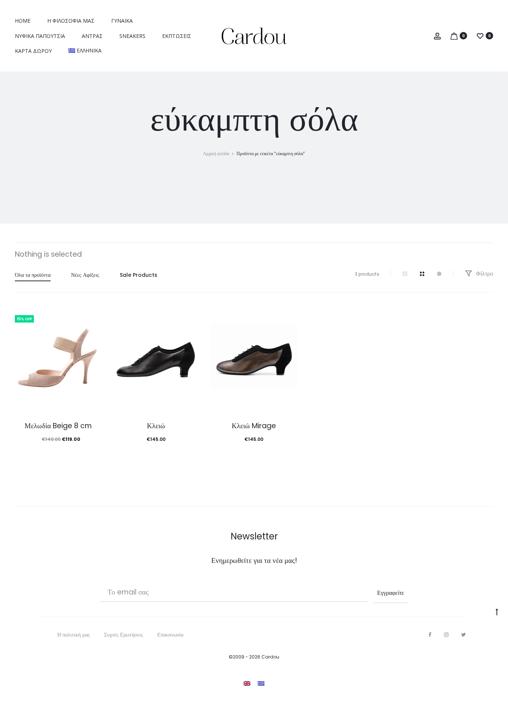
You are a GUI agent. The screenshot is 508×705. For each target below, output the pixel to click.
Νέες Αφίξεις (85, 275)
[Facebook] (429, 634)
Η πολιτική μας (73, 634)
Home (22, 20)
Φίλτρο (484, 273)
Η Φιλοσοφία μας (70, 20)
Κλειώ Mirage (254, 426)
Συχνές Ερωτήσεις (123, 634)
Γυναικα (122, 20)
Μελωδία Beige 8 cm (58, 426)
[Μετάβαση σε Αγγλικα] (247, 683)
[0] (454, 36)
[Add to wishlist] (92, 317)
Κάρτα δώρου (33, 50)
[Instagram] (446, 634)
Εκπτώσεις (176, 35)
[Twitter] (463, 634)
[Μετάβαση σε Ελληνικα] (261, 683)
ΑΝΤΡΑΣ (92, 35)
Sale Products (138, 275)
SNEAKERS (132, 35)
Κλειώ (156, 426)
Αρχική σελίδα (216, 153)
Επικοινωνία (170, 634)
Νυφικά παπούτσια (40, 35)
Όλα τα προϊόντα (33, 275)
